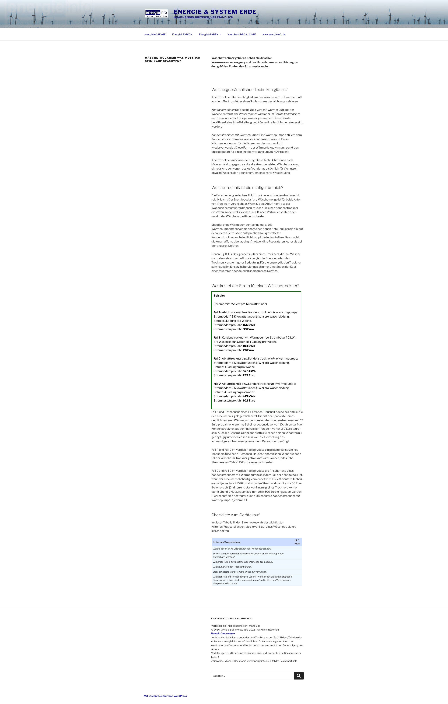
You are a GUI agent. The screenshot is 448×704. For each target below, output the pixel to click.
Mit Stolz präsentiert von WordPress (165, 695)
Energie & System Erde (215, 11)
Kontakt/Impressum (223, 633)
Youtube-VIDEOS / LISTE (241, 34)
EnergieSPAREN (208, 34)
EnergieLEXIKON (182, 34)
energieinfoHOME (155, 34)
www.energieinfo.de (273, 34)
